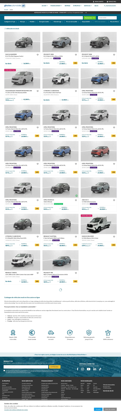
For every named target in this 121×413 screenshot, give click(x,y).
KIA (88, 388)
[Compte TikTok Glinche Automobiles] (100, 369)
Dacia (82, 385)
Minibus (63, 390)
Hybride (63, 388)
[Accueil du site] (15, 5)
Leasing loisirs (44, 388)
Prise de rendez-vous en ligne (28, 392)
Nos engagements (26, 388)
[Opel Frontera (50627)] (60, 115)
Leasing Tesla (44, 397)
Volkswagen (96, 392)
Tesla (82, 392)
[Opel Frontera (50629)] (99, 115)
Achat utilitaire (64, 399)
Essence (63, 394)
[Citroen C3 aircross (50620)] (60, 78)
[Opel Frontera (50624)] (99, 78)
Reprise (67, 5)
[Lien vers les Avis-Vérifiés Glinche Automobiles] (111, 384)
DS (94, 385)
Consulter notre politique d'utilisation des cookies (16, 410)
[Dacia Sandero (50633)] (22, 42)
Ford (88, 387)
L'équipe (4, 385)
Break (71, 385)
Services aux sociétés (7, 387)
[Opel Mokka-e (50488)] (60, 188)
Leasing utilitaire (45, 387)
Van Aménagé (75, 388)
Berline (67, 385)
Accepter (98, 409)
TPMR (62, 392)
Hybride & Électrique (66, 397)
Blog (96, 5)
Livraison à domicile (26, 383)
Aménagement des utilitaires (28, 396)
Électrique (68, 388)
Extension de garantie (46, 394)
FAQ (3, 393)
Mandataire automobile (7, 392)
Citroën (95, 383)
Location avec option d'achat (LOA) (49, 383)
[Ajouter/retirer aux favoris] (37, 54)
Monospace (64, 387)
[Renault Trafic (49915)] (22, 260)
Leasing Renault (45, 396)
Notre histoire (5, 383)
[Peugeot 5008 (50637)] (99, 42)
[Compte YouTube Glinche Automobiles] (88, 369)
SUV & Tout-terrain (72, 387)
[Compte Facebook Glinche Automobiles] (77, 369)
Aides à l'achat (25, 390)
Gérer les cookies (110, 409)
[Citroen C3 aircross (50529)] (22, 224)
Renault (82, 383)
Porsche (95, 390)
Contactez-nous (6, 395)
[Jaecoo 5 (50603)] (99, 188)
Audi (88, 385)
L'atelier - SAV (25, 399)
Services (87, 5)
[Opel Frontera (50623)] (22, 151)
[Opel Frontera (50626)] (99, 151)
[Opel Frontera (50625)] (22, 115)
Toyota (88, 392)
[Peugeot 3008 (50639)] (60, 42)
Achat (44, 5)
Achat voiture (64, 383)
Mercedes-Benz (97, 388)
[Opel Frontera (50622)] (60, 151)
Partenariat (4, 397)
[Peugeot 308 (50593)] (60, 260)
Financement (55, 5)
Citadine (63, 385)
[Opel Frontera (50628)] (22, 188)
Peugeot (89, 383)
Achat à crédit (44, 390)
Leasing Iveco (44, 399)
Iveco (82, 388)
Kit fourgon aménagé (26, 397)
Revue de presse (6, 399)
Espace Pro (112, 1)
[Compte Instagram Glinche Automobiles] (82, 369)
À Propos (76, 5)
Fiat (81, 387)
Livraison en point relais (27, 385)
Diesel (62, 396)
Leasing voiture (44, 385)
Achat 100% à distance (27, 394)
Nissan (82, 390)
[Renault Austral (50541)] (60, 224)
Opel (88, 390)
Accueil (6, 9)
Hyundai (95, 387)
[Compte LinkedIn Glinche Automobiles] (94, 369)
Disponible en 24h (26, 387)
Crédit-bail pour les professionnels (49, 392)
